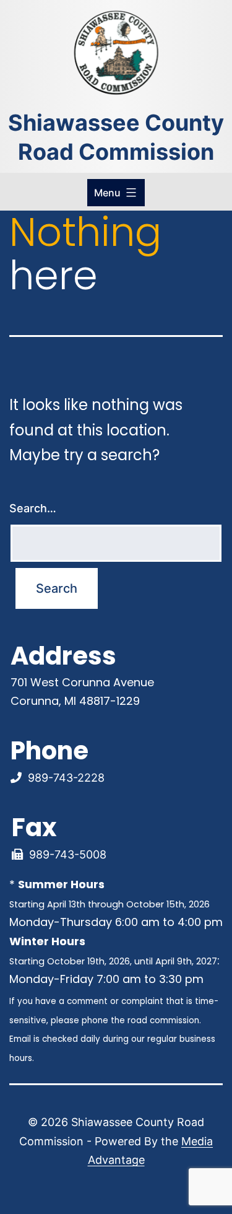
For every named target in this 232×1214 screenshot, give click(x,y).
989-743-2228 (66, 777)
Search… (32, 508)
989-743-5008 (67, 854)
